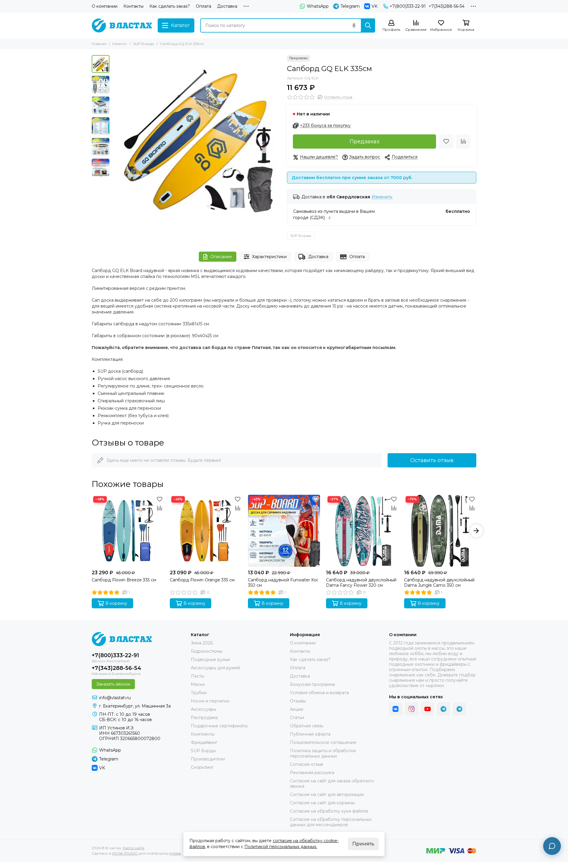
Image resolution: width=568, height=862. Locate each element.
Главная (99, 43)
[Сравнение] (463, 141)
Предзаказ (364, 141)
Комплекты (202, 734)
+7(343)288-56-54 (446, 6)
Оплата (203, 6)
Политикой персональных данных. (280, 846)
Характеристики (269, 256)
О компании (104, 6)
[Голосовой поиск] (354, 25)
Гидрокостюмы (206, 651)
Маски (198, 684)
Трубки (198, 692)
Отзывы (298, 701)
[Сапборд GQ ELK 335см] (196, 139)
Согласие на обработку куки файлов (329, 811)
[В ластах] (122, 25)
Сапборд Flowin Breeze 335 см (124, 580)
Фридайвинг (204, 742)
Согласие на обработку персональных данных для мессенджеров (331, 822)
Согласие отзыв (306, 764)
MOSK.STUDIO (125, 853)
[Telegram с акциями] (443, 708)
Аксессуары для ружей (215, 667)
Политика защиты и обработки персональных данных (323, 753)
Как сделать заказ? (169, 6)
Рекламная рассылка (312, 772)
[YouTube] (427, 708)
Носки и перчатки (210, 701)
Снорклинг (202, 767)
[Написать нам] (552, 846)
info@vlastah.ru (115, 697)
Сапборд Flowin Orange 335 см (202, 580)
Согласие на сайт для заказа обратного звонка (332, 783)
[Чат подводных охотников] (459, 708)
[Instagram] (411, 708)
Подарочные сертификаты (219, 725)
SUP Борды (143, 43)
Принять (363, 844)
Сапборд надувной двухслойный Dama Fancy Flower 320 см (361, 582)
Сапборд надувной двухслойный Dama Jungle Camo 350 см (439, 582)
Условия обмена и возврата (319, 692)
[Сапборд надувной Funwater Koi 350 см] (284, 531)
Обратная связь (306, 725)
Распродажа (204, 717)
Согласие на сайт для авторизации (327, 794)
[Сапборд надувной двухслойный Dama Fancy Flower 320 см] (362, 531)
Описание (221, 256)
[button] (115, 139)
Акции (296, 709)
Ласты (197, 676)
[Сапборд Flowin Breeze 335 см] (128, 531)
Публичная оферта (310, 734)
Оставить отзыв (432, 460)
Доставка (227, 6)
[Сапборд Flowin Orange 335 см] (206, 531)
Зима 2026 (202, 643)
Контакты (133, 6)
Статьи (297, 717)
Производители (208, 759)
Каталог (119, 43)
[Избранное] (446, 141)
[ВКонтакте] (395, 708)
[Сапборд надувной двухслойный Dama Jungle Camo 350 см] (440, 531)
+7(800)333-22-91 (408, 6)
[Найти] (368, 25)
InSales (175, 853)
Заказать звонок (113, 684)
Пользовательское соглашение (323, 742)
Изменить (382, 197)
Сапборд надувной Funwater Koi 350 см (283, 582)
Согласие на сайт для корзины (322, 802)
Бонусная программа (312, 684)
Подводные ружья (210, 659)
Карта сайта (133, 848)
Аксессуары (203, 709)
